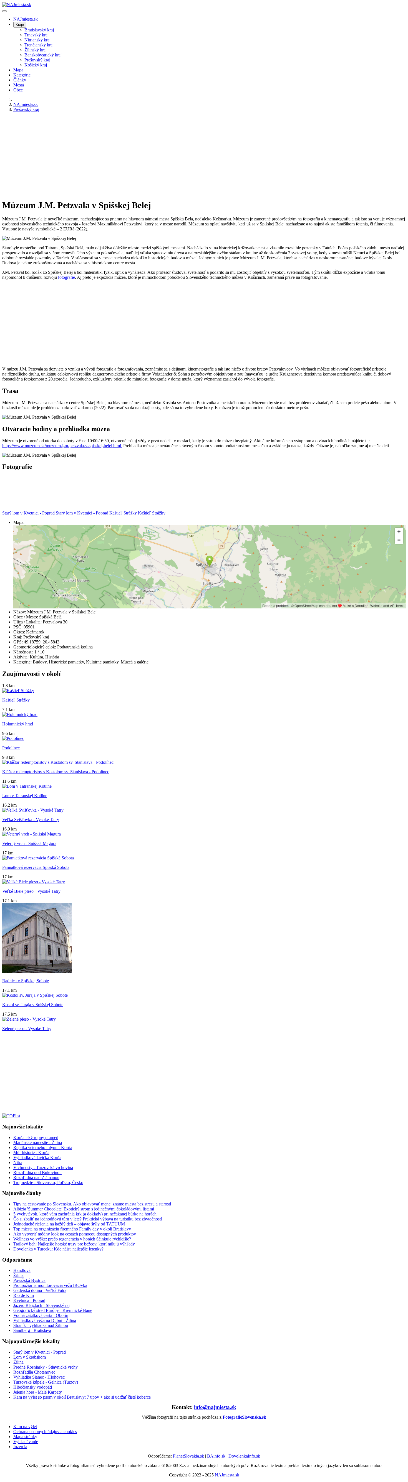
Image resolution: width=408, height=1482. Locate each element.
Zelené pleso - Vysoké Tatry (26, 1028)
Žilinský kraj (35, 50)
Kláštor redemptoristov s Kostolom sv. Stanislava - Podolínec (55, 771)
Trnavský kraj (36, 35)
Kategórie (22, 75)
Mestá (18, 85)
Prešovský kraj (37, 60)
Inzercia (20, 1446)
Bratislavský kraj (39, 30)
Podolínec (11, 747)
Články (19, 80)
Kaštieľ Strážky (16, 700)
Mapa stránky (25, 1436)
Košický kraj (35, 65)
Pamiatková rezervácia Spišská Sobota (35, 867)
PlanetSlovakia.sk (188, 1456)
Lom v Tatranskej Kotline (24, 795)
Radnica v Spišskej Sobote (25, 980)
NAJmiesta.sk (25, 19)
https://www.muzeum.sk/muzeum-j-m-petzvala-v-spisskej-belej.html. (62, 445)
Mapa (18, 70)
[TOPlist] (11, 1115)
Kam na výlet (25, 1426)
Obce (18, 90)
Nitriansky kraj (37, 40)
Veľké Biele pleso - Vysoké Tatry (31, 891)
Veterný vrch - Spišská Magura (29, 843)
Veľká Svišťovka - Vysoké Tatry (30, 819)
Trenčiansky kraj (39, 45)
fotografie (66, 277)
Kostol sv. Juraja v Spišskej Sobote (32, 1004)
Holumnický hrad (17, 724)
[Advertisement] (168, 155)
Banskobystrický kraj (43, 55)
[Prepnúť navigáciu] (4, 11)
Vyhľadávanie (25, 1441)
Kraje (20, 25)
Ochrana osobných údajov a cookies (45, 1431)
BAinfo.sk (216, 1456)
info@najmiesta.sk (215, 1407)
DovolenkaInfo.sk (244, 1456)
